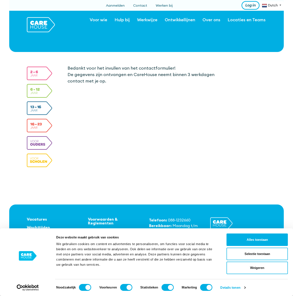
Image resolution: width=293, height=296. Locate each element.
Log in (250, 5)
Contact (140, 5)
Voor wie (98, 19)
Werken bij (164, 5)
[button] (39, 74)
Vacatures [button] (37, 219)
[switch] (126, 287)
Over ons (211, 19)
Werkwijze (147, 19)
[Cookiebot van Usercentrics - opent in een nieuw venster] (28, 287)
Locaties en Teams (247, 19)
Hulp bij (122, 19)
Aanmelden (115, 5)
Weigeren (257, 268)
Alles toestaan (257, 239)
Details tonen (230, 287)
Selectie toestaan (257, 254)
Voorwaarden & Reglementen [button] (103, 221)
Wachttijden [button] (38, 227)
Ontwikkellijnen (180, 19)
